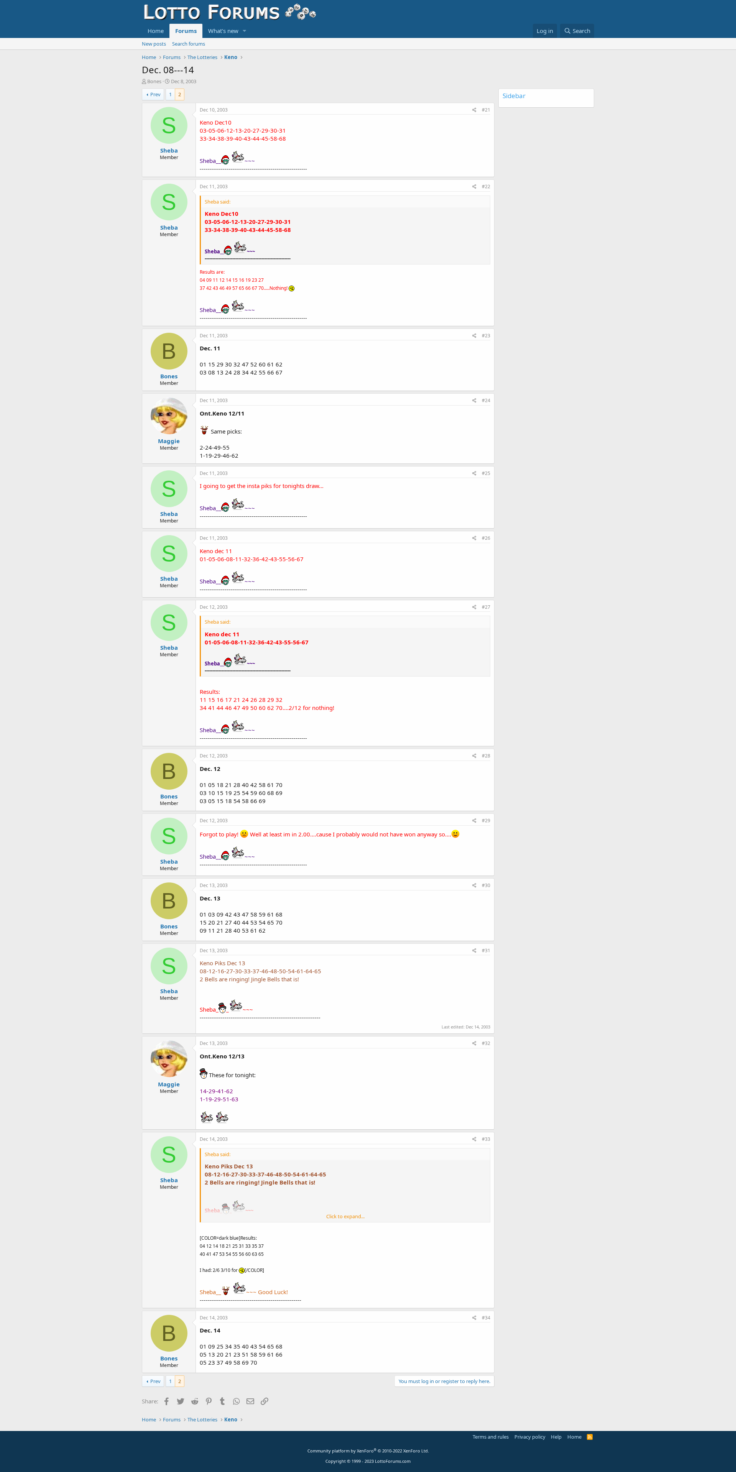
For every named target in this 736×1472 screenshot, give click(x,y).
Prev (155, 94)
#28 (486, 755)
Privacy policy (529, 1436)
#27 (486, 607)
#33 (486, 1139)
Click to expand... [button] (345, 1216)
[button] (244, 31)
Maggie (169, 441)
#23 (486, 335)
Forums (186, 30)
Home (156, 30)
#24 (486, 400)
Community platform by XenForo (368, 1451)
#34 (486, 1317)
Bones (154, 81)
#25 (486, 473)
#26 (486, 538)
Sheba (169, 150)
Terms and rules (491, 1436)
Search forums (188, 43)
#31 (486, 950)
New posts (154, 43)
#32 (486, 1043)
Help (556, 1436)
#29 (486, 820)
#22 (486, 186)
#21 (486, 110)
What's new (223, 30)
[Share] (474, 110)
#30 (486, 885)
